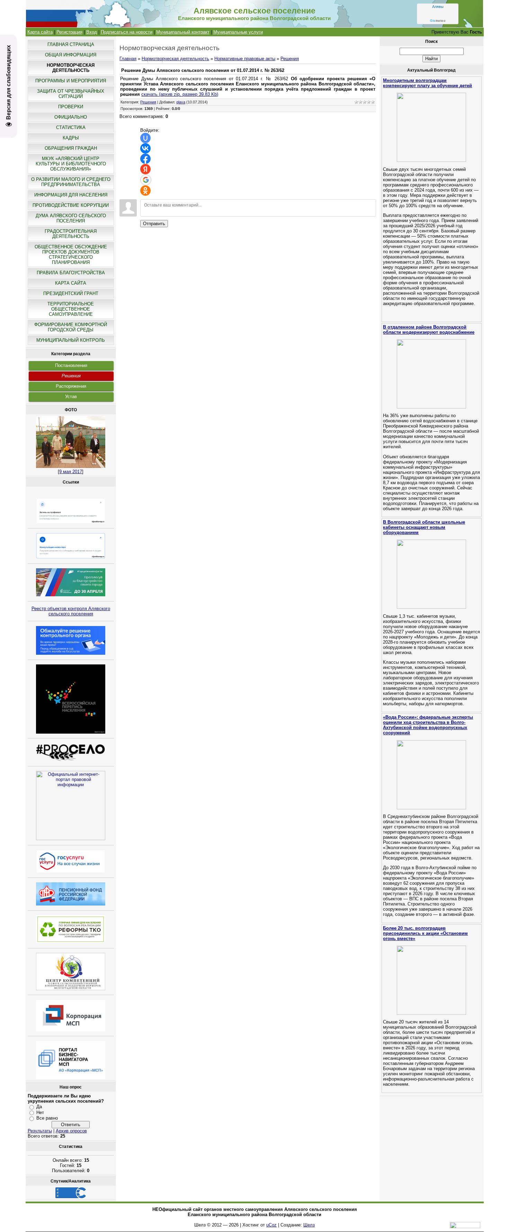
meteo (437, 20)
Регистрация (69, 32)
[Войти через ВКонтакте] (145, 148)
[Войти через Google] (145, 179)
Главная (127, 58)
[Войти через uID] (145, 138)
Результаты (40, 1130)
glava (180, 102)
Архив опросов (71, 1130)
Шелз (309, 1225)
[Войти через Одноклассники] (145, 190)
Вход (91, 32)
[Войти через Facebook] (145, 159)
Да (39, 1106)
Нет (40, 1112)
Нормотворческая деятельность (175, 58)
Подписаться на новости (126, 32)
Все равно (47, 1118)
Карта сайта (40, 32)
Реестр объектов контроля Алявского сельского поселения (71, 611)
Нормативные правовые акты (244, 58)
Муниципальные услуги (238, 32)
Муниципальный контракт (182, 32)
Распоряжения (71, 386)
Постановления (71, 365)
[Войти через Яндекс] (145, 169)
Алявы (438, 6)
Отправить (154, 223)
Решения (71, 375)
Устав (71, 396)
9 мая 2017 (70, 471)
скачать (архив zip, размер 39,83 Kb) (179, 94)
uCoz (271, 1225)
